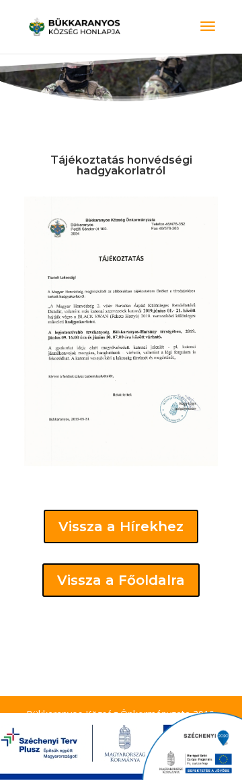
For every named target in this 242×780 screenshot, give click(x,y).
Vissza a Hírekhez (121, 526)
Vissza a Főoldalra (121, 580)
